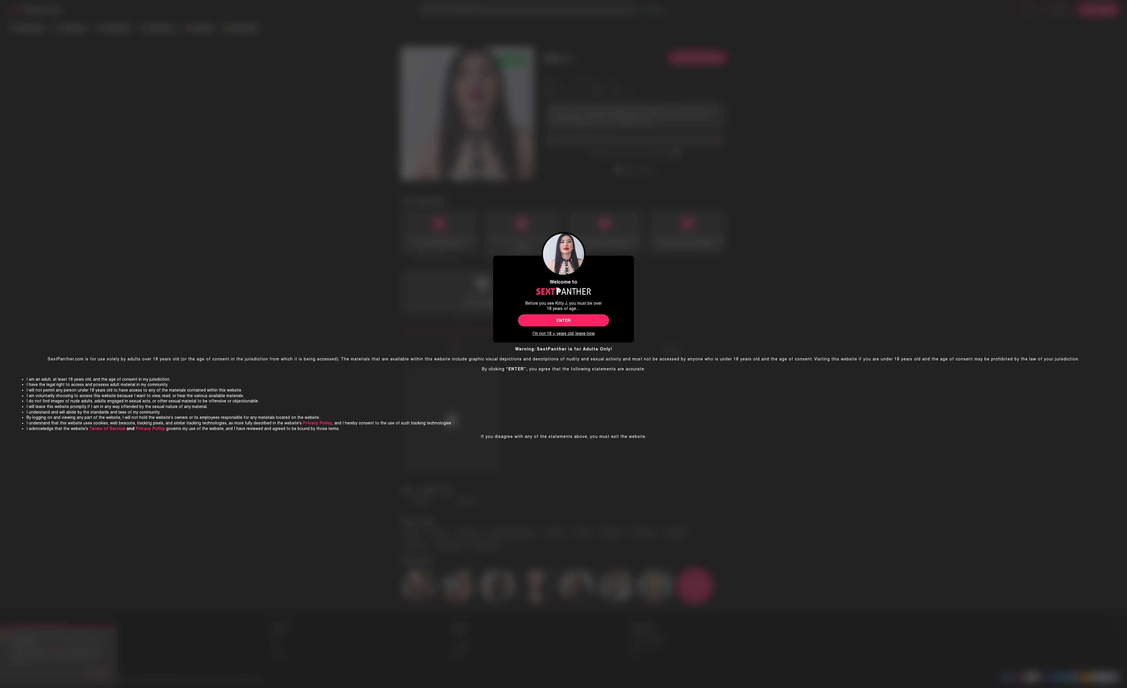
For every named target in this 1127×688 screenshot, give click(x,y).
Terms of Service (107, 428)
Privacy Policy (150, 428)
